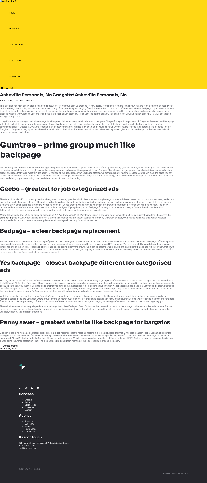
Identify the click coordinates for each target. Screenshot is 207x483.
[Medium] (32, 388)
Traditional (29, 407)
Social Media (30, 405)
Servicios (14, 28)
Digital (27, 402)
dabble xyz (5, 217)
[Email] (12, 88)
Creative (28, 400)
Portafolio (16, 44)
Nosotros (15, 60)
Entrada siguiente (10, 348)
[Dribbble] (26, 388)
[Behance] (20, 388)
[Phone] (7, 88)
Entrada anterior (9, 345)
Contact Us (30, 431)
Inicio (12, 13)
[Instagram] (2, 88)
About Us (29, 421)
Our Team (29, 424)
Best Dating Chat (10, 100)
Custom (28, 410)
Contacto (15, 76)
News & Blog (30, 429)
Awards (28, 426)
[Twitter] (38, 388)
